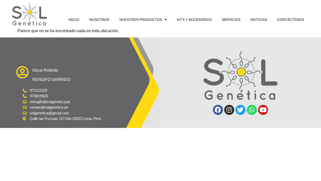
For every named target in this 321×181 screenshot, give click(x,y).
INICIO (73, 20)
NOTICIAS (259, 20)
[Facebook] (218, 110)
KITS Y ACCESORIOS (194, 20)
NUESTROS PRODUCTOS (140, 20)
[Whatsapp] (252, 110)
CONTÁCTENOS (290, 20)
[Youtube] (263, 110)
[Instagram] (229, 110)
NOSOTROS (99, 20)
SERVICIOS (231, 20)
